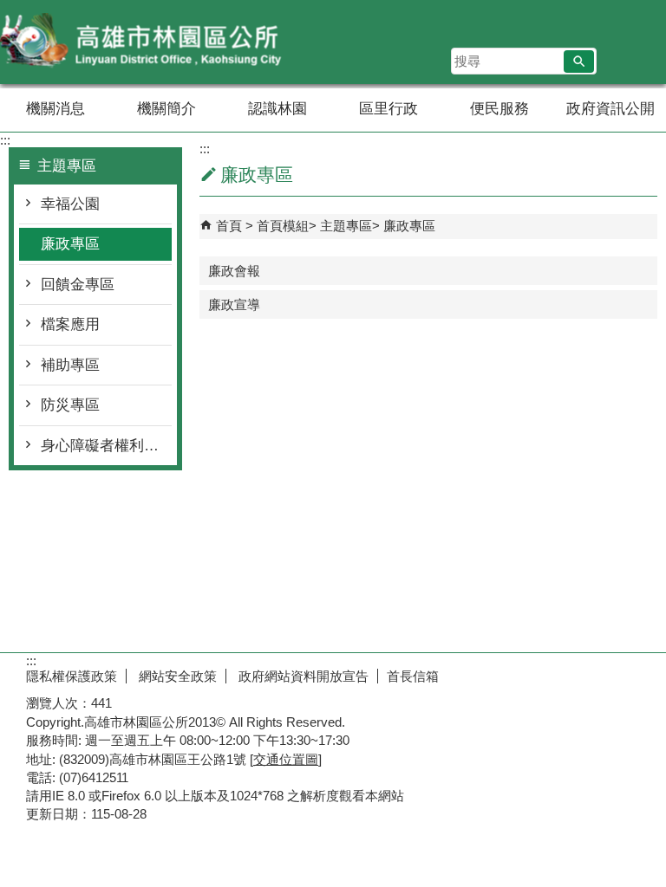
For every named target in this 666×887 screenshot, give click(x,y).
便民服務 (499, 108)
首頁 (229, 225)
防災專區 (70, 405)
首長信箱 (413, 676)
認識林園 (277, 108)
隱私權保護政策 (71, 676)
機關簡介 (166, 108)
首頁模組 (283, 225)
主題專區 (346, 225)
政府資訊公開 (610, 108)
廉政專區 (70, 244)
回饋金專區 (77, 284)
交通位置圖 (285, 759)
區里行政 (388, 108)
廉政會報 (234, 270)
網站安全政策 (176, 676)
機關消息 (55, 108)
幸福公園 (70, 204)
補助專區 (70, 365)
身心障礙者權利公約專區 (106, 445)
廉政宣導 (234, 304)
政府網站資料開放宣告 (302, 676)
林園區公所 (146, 42)
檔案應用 (70, 324)
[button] (579, 61)
